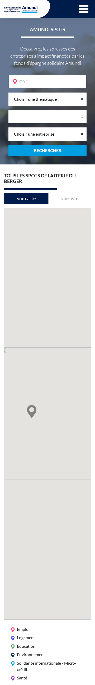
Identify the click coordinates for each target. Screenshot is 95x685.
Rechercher (47, 150)
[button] (84, 9)
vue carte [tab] (26, 198)
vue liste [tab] (69, 198)
